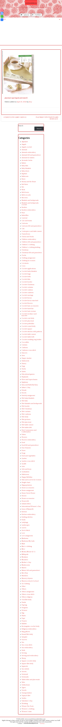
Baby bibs (25, 166)
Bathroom (25, 176)
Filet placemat (26, 422)
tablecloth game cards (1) (15, 117)
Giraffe (24, 464)
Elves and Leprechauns (29, 379)
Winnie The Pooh (28, 706)
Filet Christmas (27, 409)
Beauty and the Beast (29, 182)
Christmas (25, 250)
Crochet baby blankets (29, 271)
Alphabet (25, 142)
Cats (23, 228)
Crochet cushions (28, 292)
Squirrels (25, 666)
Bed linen (25, 184)
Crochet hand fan (28, 308)
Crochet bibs (26, 279)
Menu (4, 19)
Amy (30, 102)
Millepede (25, 554)
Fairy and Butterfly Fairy (30, 385)
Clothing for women (28, 260)
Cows (23, 266)
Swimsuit (25, 674)
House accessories (28, 498)
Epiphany (25, 382)
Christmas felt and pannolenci (32, 252)
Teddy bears (26, 685)
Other (24, 586)
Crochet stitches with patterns (32, 331)
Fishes (24, 434)
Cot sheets (25, 263)
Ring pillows (26, 631)
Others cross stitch (28, 594)
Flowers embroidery (29, 440)
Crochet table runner (29, 334)
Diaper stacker (27, 358)
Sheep (24, 658)
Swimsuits (25, 677)
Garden (24, 458)
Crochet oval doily (28, 318)
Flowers (24, 437)
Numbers (25, 576)
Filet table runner (27, 425)
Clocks (24, 255)
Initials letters (26, 504)
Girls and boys (26, 469)
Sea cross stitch (27, 645)
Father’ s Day (26, 387)
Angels (24, 144)
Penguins (25, 607)
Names (24, 568)
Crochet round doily (28, 326)
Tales (23, 682)
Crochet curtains (27, 287)
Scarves (24, 639)
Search (20, 126)
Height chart (26, 482)
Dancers (24, 353)
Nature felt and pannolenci (31, 570)
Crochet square (27, 329)
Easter (24, 371)
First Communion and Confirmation (29, 431)
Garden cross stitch (28, 461)
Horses (24, 496)
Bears (23, 179)
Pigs (23, 613)
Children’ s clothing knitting (31, 247)
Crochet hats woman (29, 311)
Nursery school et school (30, 581)
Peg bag (24, 605)
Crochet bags (26, 274)
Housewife (25, 501)
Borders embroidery (29, 210)
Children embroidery (29, 239)
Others (24, 589)
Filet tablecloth (27, 427)
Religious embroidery (29, 629)
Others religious (27, 597)
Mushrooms (26, 565)
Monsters (25, 560)
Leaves (24, 528)
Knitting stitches (27, 517)
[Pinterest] (2, 10)
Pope (23, 618)
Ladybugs (25, 522)
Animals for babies (28, 158)
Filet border (26, 406)
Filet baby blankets (28, 398)
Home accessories (28, 488)
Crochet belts (26, 276)
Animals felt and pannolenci (31, 155)
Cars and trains (27, 221)
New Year (25, 573)
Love (23, 533)
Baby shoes (25, 171)
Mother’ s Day (26, 562)
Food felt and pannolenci (30, 445)
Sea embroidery (27, 647)
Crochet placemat (28, 321)
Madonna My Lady (28, 541)
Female (24, 390)
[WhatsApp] (2, 16)
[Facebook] (2, 13)
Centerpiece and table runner (32, 231)
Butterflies (25, 215)
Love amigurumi (27, 536)
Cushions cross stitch (29, 350)
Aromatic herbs (27, 160)
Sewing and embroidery (30, 655)
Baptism (24, 174)
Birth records (26, 195)
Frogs (23, 453)
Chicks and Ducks (28, 236)
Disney (24, 363)
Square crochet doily (29, 661)
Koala (23, 520)
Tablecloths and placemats (31, 679)
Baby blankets (26, 168)
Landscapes (26, 525)
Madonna (25, 538)
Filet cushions (26, 414)
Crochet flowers (27, 303)
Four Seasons (26, 448)
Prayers (24, 621)
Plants (24, 615)
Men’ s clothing (27, 546)
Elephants (25, 377)
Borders (24, 207)
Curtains (24, 345)
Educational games (28, 374)
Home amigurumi (28, 490)
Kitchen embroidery (28, 514)
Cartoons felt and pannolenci (31, 226)
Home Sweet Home (28, 493)
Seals (23, 650)
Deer (23, 355)
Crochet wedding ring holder (31, 339)
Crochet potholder (28, 323)
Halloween (25, 474)
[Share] (2, 19)
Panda (24, 602)
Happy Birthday (27, 477)
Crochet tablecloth (28, 337)
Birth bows (25, 192)
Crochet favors (27, 298)
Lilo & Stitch (26, 530)
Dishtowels (25, 361)
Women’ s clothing (28, 709)
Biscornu (25, 198)
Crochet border (27, 282)
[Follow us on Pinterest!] (25, 16)
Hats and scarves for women (31, 480)
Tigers (24, 687)
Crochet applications (29, 268)
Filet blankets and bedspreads (32, 403)
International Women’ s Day (31, 506)
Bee (23, 187)
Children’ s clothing (28, 244)
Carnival (24, 218)
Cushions (25, 347)
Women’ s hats (27, 711)
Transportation (27, 693)
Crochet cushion (27, 290)
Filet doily (25, 417)
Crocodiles (25, 342)
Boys (23, 213)
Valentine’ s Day (27, 701)
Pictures (24, 610)
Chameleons (26, 234)
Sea (23, 642)
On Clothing (26, 584)
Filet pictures (26, 419)
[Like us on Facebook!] (36, 16)
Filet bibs (25, 401)
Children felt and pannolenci (31, 242)
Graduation (25, 472)
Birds (23, 190)
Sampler (24, 637)
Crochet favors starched (30, 300)
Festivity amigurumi (28, 395)
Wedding (25, 703)
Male (23, 544)
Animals (24, 150)
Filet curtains (26, 411)
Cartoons (25, 223)
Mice (23, 549)
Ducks (24, 369)
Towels (24, 690)
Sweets (24, 671)
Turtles (24, 698)
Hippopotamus (27, 485)
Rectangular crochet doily (30, 626)
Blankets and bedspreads (30, 200)
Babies (24, 163)
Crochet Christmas (28, 284)
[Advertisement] (31, 33)
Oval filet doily (26, 600)
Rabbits (24, 623)
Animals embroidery (29, 152)
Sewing (24, 653)
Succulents (25, 669)
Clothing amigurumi (28, 258)
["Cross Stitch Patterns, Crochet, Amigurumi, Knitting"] (31, 2)
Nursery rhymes (27, 578)
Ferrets (24, 393)
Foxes (23, 450)
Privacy (42, 723)
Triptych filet (26, 695)
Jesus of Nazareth (28, 509)
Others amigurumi (28, 592)
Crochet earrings (27, 295)
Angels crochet (27, 147)
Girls (23, 466)
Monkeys (25, 557)
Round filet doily (27, 634)
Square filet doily (27, 663)
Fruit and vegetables (28, 456)
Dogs (23, 366)
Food (23, 442)
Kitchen (24, 512)
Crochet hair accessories (30, 306)
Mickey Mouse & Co (28, 552)
